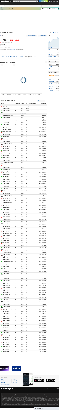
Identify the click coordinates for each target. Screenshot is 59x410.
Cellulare (3, 380)
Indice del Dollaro (52, 56)
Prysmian (51, 88)
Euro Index (50, 58)
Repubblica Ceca (13, 49)
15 (6, 65)
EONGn (50, 66)
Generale (2, 56)
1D (14, 65)
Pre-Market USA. (26, 6)
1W (16, 65)
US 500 (49, 52)
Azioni (2, 6)
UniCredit (51, 86)
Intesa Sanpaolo (52, 81)
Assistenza (15, 382)
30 (8, 65)
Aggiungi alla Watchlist (32, 35)
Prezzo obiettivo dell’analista (24, 59)
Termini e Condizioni (47, 388)
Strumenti (53, 3)
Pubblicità (15, 380)
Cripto (18, 3)
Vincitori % (57, 75)
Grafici (32, 3)
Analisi (36, 3)
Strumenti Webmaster (5, 384)
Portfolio (3, 382)
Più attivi (51, 75)
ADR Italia (51, 6)
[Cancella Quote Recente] (49, 68)
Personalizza (42, 100)
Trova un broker (5, 364)
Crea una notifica (43, 35)
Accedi (50, 1)
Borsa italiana (18, 6)
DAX (49, 49)
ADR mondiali (45, 6)
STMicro (50, 85)
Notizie (27, 3)
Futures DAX (51, 51)
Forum (34, 56)
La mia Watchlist (11, 3)
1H (10, 65)
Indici (50, 32)
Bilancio (21, 56)
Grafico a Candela (2, 65)
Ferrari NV (51, 90)
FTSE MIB (50, 47)
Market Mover (52, 72)
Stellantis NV (51, 79)
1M (17, 65)
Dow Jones (50, 54)
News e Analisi (13, 56)
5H (12, 65)
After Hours (33, 6)
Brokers (47, 3)
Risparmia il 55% (43, 1)
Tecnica (41, 3)
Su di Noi (14, 379)
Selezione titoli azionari (10, 6)
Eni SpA (50, 83)
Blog (2, 379)
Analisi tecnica (3, 59)
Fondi (23, 3)
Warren (38, 6)
